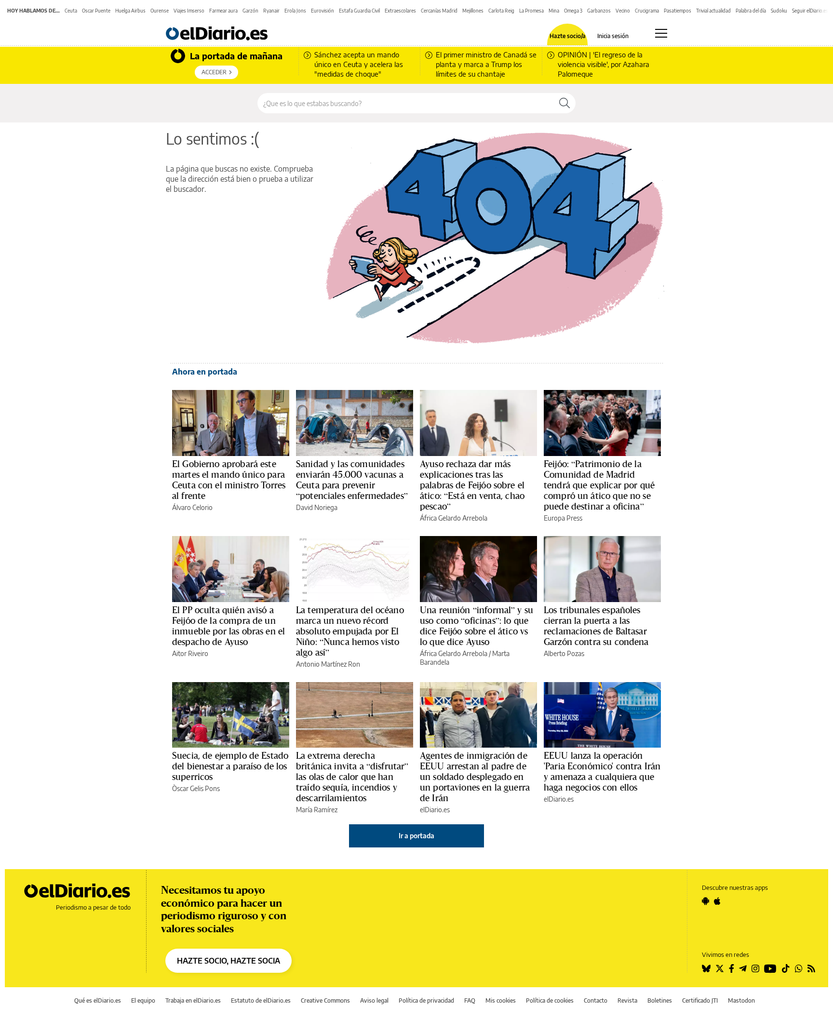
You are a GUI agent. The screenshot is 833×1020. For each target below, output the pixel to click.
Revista (627, 1000)
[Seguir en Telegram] (743, 968)
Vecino (623, 10)
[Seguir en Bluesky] (706, 968)
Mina (554, 10)
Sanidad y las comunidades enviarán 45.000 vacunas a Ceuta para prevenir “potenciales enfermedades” (352, 479)
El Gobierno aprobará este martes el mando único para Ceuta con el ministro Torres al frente (228, 479)
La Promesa (531, 10)
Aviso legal (374, 1000)
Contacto (595, 1000)
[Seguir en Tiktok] (785, 968)
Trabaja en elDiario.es (193, 1000)
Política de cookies (550, 1000)
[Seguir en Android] (705, 901)
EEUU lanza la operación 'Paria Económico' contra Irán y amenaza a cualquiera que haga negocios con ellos (602, 771)
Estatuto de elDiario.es (261, 1000)
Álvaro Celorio (192, 507)
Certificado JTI (700, 1000)
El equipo (143, 1000)
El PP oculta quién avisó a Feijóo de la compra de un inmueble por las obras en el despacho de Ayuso (228, 625)
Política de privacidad (426, 1000)
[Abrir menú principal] (661, 33)
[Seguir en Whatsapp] (799, 968)
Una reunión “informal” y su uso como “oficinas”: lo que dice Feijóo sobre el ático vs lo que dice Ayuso (476, 625)
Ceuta (71, 10)
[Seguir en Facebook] (731, 968)
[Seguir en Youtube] (770, 968)
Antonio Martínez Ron (328, 664)
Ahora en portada (204, 371)
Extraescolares (400, 10)
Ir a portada (416, 836)
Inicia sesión (613, 36)
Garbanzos (599, 10)
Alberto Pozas (564, 653)
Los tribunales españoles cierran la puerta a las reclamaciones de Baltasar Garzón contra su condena (596, 625)
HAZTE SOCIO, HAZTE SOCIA (228, 961)
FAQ (469, 1000)
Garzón (250, 10)
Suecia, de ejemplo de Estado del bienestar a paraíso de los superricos (230, 766)
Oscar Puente (96, 10)
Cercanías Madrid (439, 10)
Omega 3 (573, 10)
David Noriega (316, 507)
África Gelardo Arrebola (453, 518)
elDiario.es (435, 809)
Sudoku (779, 10)
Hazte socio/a (568, 36)
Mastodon (741, 1000)
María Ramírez (316, 809)
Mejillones (473, 10)
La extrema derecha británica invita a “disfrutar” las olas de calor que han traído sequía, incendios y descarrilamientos (352, 777)
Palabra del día (751, 10)
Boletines (659, 1000)
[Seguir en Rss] (811, 968)
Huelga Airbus (130, 10)
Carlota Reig (501, 10)
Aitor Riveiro (190, 653)
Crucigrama (647, 10)
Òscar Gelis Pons (196, 788)
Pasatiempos (677, 10)
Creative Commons (325, 1000)
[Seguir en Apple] (717, 901)
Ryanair (271, 10)
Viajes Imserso (189, 10)
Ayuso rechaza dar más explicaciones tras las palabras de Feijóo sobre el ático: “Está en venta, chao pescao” (472, 485)
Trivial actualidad (713, 10)
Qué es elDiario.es (97, 1000)
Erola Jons (295, 10)
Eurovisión (322, 10)
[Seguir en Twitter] (719, 968)
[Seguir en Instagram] (755, 968)
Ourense (159, 10)
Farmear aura (223, 10)
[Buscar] (564, 103)
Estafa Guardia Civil (359, 10)
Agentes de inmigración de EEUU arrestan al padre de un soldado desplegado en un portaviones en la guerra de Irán (475, 777)
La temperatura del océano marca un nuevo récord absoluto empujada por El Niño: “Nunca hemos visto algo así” (350, 631)
